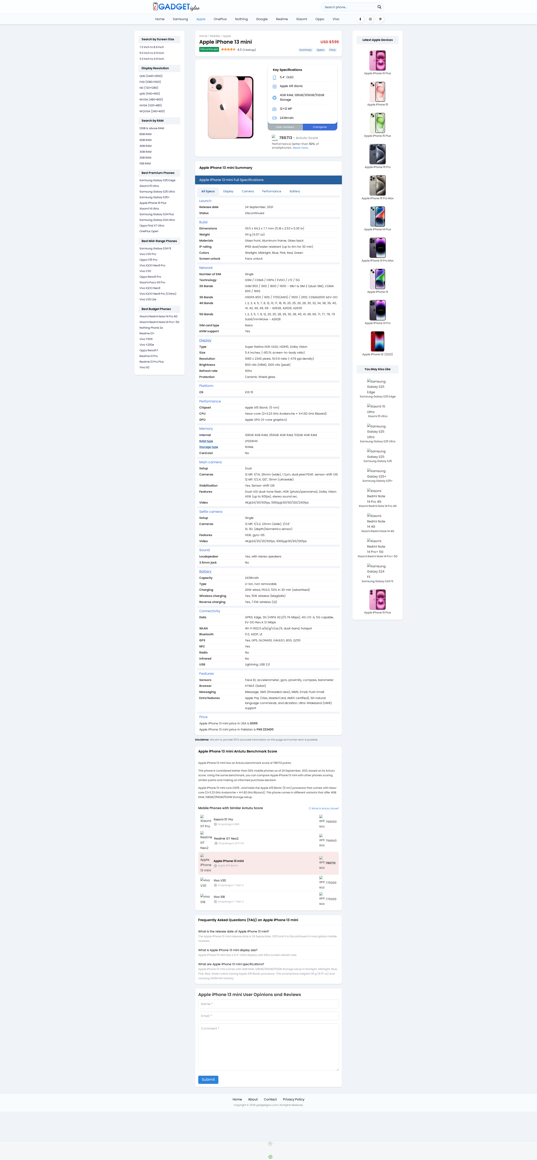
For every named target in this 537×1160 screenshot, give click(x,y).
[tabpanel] (268, 465)
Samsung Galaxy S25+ (154, 197)
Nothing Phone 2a (151, 328)
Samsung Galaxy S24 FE (155, 248)
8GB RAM (145, 134)
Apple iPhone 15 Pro (378, 167)
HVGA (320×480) (150, 105)
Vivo (336, 19)
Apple (200, 19)
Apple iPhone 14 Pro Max (378, 261)
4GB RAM (145, 146)
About (253, 1099)
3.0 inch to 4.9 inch (151, 59)
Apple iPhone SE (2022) (377, 354)
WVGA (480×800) (151, 100)
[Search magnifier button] (379, 7)
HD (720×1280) (148, 88)
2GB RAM (145, 158)
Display (228, 191)
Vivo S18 (219, 897)
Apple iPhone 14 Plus (377, 229)
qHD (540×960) (149, 94)
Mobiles (215, 36)
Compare (320, 127)
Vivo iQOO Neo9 (149, 288)
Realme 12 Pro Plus (151, 362)
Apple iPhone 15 (377, 105)
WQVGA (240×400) (152, 111)
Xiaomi (301, 19)
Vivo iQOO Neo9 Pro (152, 265)
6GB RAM (145, 140)
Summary (306, 50)
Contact (270, 1099)
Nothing (241, 19)
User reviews (285, 127)
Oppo (319, 19)
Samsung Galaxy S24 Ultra (157, 220)
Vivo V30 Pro (147, 254)
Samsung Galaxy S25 (378, 461)
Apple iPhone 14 (377, 292)
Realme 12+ (147, 333)
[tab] (208, 191)
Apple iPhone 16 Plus (152, 203)
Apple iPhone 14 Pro (378, 323)
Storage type (208, 447)
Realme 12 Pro (148, 356)
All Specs (208, 191)
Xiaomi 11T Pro (223, 819)
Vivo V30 (145, 271)
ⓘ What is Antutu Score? (324, 808)
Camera (248, 191)
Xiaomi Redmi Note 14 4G (377, 531)
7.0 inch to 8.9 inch (151, 47)
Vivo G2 (144, 367)
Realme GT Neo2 (226, 838)
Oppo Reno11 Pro (150, 277)
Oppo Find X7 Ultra (151, 226)
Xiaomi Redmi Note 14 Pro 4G (158, 316)
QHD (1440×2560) (151, 76)
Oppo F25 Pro (148, 260)
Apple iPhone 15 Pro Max (378, 198)
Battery (295, 191)
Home (159, 19)
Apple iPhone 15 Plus (377, 136)
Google (262, 19)
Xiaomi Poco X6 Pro (152, 282)
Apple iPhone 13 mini (229, 861)
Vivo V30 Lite (147, 299)
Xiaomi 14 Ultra (149, 209)
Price (332, 50)
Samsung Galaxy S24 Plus (156, 214)
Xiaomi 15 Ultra (149, 186)
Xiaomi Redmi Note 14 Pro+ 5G (159, 322)
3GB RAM (145, 152)
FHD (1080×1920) (150, 82)
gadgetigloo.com (267, 1105)
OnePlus (220, 19)
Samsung (180, 19)
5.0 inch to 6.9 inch (151, 53)
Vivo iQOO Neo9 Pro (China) (157, 294)
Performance (271, 191)
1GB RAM (145, 163)
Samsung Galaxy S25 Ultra (157, 192)
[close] (270, 1144)
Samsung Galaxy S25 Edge (157, 180)
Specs (320, 50)
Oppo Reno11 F (148, 350)
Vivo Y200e (146, 345)
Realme (282, 19)
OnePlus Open (148, 231)
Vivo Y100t (146, 339)
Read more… (301, 148)
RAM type (206, 441)
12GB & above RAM (151, 128)
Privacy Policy (293, 1099)
